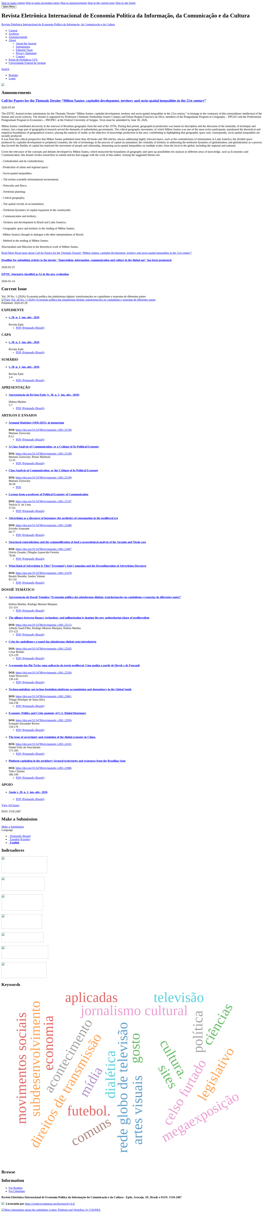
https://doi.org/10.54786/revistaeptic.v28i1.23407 (44, 549)
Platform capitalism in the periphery (67, 760)
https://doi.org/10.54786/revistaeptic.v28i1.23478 (44, 573)
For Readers (16, 1187)
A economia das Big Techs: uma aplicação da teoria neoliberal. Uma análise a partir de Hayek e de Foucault (74, 665)
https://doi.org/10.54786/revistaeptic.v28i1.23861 (44, 696)
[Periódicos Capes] (24, 872)
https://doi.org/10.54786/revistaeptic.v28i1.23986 (44, 768)
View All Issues (10, 805)
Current (13, 30)
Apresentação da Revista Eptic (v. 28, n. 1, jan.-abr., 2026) (44, 394)
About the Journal (26, 43)
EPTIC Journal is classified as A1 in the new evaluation (35, 274)
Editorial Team (24, 49)
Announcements (18, 37)
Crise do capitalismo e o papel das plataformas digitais (52, 641)
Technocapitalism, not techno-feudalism (70, 689)
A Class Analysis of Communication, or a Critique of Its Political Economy (54, 446)
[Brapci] (22, 941)
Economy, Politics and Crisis (47, 713)
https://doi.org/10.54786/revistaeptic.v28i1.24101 (44, 744)
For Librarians (17, 1191)
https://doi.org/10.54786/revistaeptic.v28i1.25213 (44, 624)
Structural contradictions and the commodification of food (77, 542)
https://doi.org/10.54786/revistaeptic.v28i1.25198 (44, 453)
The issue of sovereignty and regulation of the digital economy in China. (52, 737)
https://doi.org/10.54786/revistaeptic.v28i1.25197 (44, 501)
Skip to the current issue (101, 3)
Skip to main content (13, 3)
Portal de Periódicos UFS (23, 59)
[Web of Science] (24, 957)
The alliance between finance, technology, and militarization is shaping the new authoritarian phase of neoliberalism (79, 617)
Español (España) (20, 839)
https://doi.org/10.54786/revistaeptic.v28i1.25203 (44, 648)
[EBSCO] (24, 977)
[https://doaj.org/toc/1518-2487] (22, 889)
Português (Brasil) (20, 836)
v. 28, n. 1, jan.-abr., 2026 (24, 317)
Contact (20, 56)
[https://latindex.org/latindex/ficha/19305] (21, 927)
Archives (14, 33)
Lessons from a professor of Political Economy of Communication (48, 494)
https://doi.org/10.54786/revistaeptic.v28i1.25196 (44, 429)
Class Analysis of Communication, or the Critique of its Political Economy (53, 470)
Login (12, 78)
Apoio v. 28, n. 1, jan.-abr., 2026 (28, 792)
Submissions (23, 46)
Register (13, 75)
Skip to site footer (126, 3)
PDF (18, 487)
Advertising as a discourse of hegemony (63, 518)
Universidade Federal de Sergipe (27, 62)
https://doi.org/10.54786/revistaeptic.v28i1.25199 (44, 477)
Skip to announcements (73, 3)
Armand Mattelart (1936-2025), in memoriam (36, 422)
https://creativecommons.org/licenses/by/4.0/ (50, 1203)
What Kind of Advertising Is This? (77, 565)
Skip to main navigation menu (43, 3)
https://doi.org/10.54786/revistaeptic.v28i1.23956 (44, 720)
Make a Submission (12, 826)
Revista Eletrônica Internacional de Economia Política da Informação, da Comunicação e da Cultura (58, 24)
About (12, 40)
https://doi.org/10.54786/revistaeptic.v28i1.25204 (44, 672)
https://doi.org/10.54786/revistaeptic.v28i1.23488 (44, 525)
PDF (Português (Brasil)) (30, 327)
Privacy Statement (26, 53)
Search (5, 69)
